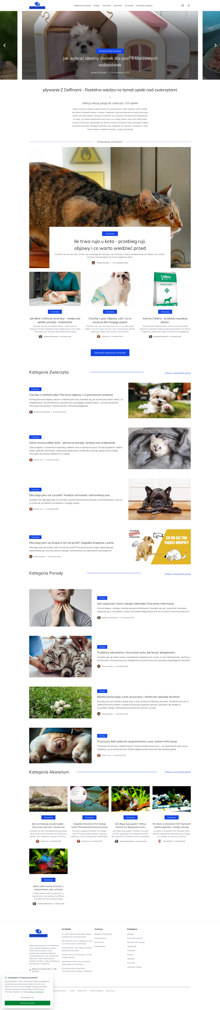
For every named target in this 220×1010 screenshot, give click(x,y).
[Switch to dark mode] (189, 5)
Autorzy (99, 929)
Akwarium (118, 5)
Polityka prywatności (60, 991)
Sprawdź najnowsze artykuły (110, 352)
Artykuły (66, 929)
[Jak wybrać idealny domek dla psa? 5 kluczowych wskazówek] (110, 45)
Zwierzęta (106, 5)
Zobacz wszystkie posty (178, 373)
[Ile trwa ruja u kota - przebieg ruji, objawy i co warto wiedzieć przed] (110, 207)
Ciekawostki (131, 946)
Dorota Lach (99, 942)
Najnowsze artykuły (82, 5)
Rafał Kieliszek (100, 946)
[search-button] (182, 5)
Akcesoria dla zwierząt (110, 51)
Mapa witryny (110, 991)
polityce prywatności (36, 992)
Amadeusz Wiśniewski (103, 934)
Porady (97, 5)
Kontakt (71, 991)
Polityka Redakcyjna (96, 991)
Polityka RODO (82, 991)
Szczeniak (129, 5)
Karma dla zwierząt (134, 938)
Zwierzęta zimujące (144, 5)
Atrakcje (130, 934)
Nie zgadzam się (27, 997)
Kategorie (132, 929)
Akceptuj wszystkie (27, 1003)
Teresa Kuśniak (100, 938)
